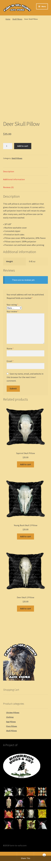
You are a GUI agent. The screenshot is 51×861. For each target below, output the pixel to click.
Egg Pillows (11, 721)
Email (10, 361)
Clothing (9, 717)
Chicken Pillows (12, 712)
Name (10, 348)
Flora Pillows (11, 726)
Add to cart (22, 146)
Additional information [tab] (14, 179)
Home (8, 19)
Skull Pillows (17, 19)
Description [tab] (8, 171)
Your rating (12, 304)
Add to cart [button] (25, 464)
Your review (12, 311)
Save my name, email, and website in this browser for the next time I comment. (25, 377)
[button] (8, 791)
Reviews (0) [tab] (8, 187)
